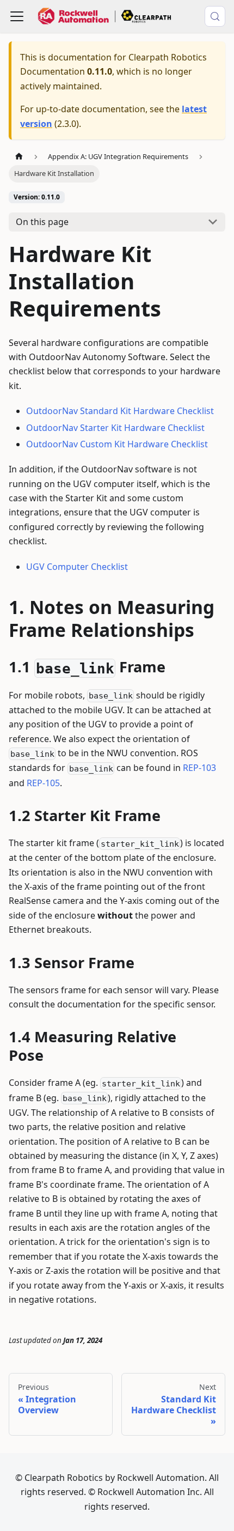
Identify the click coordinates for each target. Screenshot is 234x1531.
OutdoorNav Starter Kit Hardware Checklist (115, 428)
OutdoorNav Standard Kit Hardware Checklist (120, 411)
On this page (42, 222)
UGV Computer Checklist (77, 567)
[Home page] (19, 156)
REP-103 (199, 768)
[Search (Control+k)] (215, 16)
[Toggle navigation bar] (17, 16)
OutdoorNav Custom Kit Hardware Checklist (117, 444)
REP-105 (43, 783)
